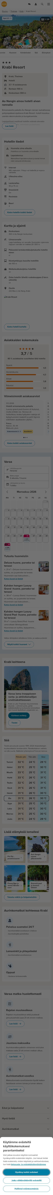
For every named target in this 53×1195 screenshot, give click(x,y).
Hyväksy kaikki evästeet (26, 1172)
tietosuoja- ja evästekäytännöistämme (28, 1164)
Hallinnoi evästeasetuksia (26, 1188)
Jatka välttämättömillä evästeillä (26, 1180)
